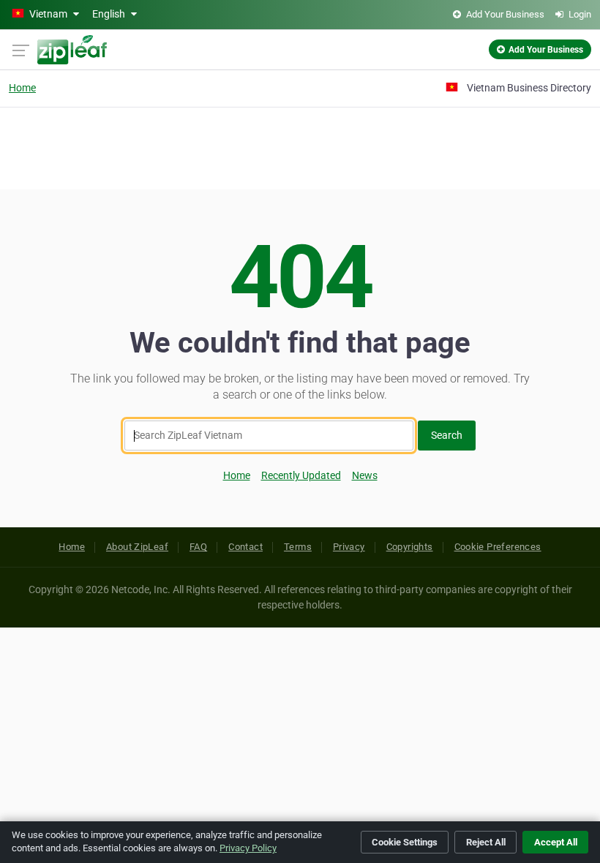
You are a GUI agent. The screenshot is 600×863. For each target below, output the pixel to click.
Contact (245, 546)
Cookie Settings (405, 842)
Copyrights (409, 546)
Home (22, 88)
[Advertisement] (300, 146)
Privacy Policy (248, 848)
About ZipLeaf (137, 546)
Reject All (486, 842)
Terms (298, 546)
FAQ (198, 546)
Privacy (349, 546)
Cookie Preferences (497, 546)
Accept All (555, 842)
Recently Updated (301, 475)
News (365, 475)
